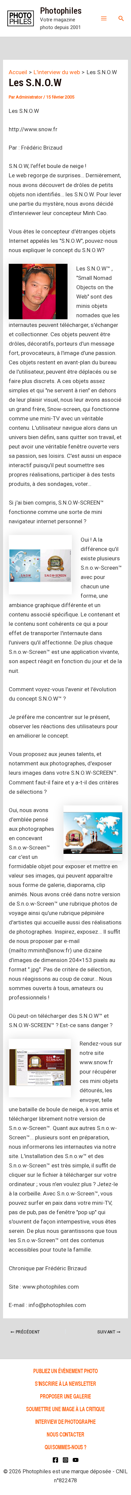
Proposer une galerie (65, 1395)
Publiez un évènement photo (65, 1370)
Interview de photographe (65, 1421)
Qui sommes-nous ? (65, 1446)
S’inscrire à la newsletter (65, 1383)
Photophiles (61, 11)
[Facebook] (55, 1460)
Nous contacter (65, 1434)
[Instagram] (65, 1460)
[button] (121, 18)
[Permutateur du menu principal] (104, 18)
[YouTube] (76, 1460)
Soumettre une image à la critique (65, 1408)
